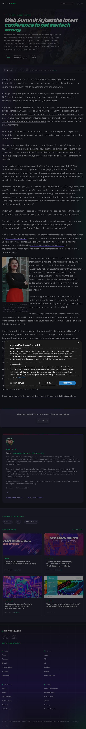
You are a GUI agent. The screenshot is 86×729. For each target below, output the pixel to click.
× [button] (78, 342)
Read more (21, 377)
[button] (17, 383)
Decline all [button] (48, 383)
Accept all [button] (67, 383)
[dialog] (43, 364)
